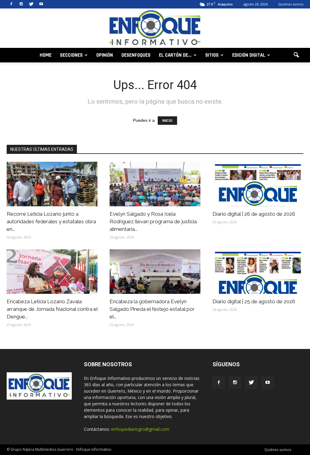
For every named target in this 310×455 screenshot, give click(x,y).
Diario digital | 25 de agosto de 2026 (254, 301)
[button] (296, 55)
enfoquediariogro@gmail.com (140, 429)
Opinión (104, 55)
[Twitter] (31, 4)
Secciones (71, 55)
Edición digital (248, 55)
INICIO (167, 120)
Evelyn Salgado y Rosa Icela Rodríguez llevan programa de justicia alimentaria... (153, 221)
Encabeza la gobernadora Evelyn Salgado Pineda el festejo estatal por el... (152, 309)
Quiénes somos (290, 4)
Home (45, 55)
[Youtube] (41, 4)
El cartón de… (175, 55)
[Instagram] (21, 4)
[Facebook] (11, 4)
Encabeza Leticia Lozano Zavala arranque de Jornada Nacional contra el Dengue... (52, 309)
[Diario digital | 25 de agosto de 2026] (258, 271)
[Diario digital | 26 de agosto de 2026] (258, 184)
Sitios (212, 55)
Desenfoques (135, 55)
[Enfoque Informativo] (155, 28)
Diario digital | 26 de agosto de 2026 (254, 214)
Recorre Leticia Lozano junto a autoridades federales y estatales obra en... (51, 221)
